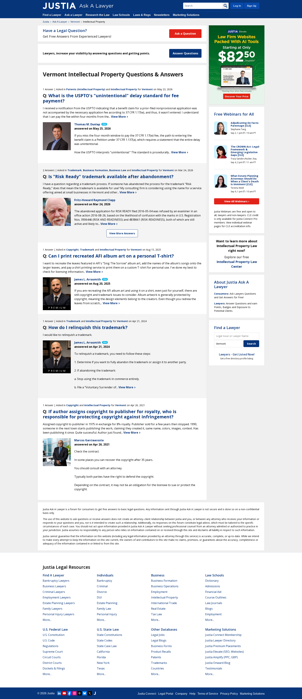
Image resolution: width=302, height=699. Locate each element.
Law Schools (121, 14)
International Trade (164, 603)
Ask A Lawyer (59, 21)
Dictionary (212, 581)
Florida (101, 657)
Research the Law (97, 14)
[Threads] (79, 693)
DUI (99, 597)
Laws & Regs (142, 14)
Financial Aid (213, 592)
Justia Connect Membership (223, 635)
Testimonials (213, 668)
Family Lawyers (52, 609)
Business (157, 575)
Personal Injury (107, 614)
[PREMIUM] (57, 291)
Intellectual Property (124, 89)
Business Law (117, 170)
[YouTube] (64, 693)
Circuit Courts (52, 657)
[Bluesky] (84, 693)
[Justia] (59, 6)
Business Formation (95, 170)
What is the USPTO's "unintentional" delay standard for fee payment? (111, 98)
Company (181, 693)
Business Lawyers (54, 586)
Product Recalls (161, 652)
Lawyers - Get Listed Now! (236, 354)
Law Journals (213, 603)
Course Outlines (215, 597)
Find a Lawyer (52, 14)
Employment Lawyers (57, 597)
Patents (156, 657)
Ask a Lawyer (73, 14)
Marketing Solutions (186, 14)
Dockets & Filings (54, 668)
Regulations (50, 646)
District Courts (52, 663)
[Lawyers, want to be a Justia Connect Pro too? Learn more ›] (104, 124)
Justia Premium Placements (223, 646)
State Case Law (107, 646)
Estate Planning (107, 603)
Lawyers (219, 303)
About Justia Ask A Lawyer (231, 284)
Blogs (209, 609)
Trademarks (159, 663)
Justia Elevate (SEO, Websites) (224, 652)
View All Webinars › (236, 201)
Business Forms (161, 646)
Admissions (212, 586)
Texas (101, 668)
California (103, 652)
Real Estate (158, 609)
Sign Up (251, 5)
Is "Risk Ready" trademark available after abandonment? (110, 176)
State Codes (104, 640)
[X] (90, 693)
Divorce (102, 592)
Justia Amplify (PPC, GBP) (221, 657)
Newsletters (162, 14)
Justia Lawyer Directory (220, 640)
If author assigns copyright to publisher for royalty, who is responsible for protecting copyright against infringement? (109, 414)
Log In (237, 5)
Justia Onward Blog (217, 663)
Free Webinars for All (234, 114)
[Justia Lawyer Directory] (95, 693)
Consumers (221, 293)
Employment (159, 592)
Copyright (72, 249)
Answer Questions (185, 53)
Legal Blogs (158, 640)
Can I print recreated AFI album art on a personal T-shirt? (111, 256)
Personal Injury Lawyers (58, 614)
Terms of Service (207, 693)
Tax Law (156, 614)
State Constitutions (109, 635)
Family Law (104, 609)
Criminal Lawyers (54, 592)
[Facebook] (69, 693)
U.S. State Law (108, 629)
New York (103, 663)
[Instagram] (74, 693)
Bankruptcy (104, 581)
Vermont (75, 21)
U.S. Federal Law (55, 629)
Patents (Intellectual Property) (85, 89)
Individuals (105, 575)
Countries (157, 668)
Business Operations (164, 586)
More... (47, 620)
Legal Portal (165, 693)
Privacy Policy (229, 693)
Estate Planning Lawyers (59, 603)
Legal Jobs (158, 635)
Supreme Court (53, 652)
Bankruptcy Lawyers (56, 581)
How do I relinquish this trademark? (87, 327)
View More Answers (122, 233)
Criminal (102, 586)
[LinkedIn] (59, 693)
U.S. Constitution (53, 635)
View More (119, 117)
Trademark (74, 170)
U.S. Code (49, 640)
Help (192, 693)
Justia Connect (147, 693)
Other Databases (164, 629)
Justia (46, 21)
